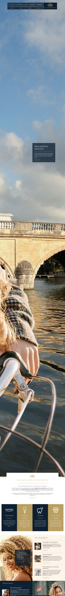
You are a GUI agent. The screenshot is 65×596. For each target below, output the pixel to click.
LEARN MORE (9, 518)
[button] (11, 8)
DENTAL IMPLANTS (46, 562)
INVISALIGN (45, 550)
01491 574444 (32, 4)
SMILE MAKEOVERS (46, 577)
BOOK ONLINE (39, 4)
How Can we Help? (11, 4)
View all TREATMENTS (21, 561)
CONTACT (26, 4)
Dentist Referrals (19, 4)
